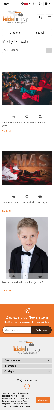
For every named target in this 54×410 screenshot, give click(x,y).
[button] (48, 4)
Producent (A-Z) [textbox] (11, 50)
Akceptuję (43, 400)
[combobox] (27, 50)
